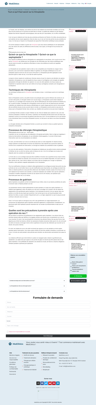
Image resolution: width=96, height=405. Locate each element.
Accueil (9, 9)
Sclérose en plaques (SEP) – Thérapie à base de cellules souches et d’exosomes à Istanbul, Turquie (78, 134)
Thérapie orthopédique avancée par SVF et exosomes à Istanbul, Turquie (77, 172)
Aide (10, 353)
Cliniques (67, 3)
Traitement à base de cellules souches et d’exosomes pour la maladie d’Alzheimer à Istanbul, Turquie (76, 96)
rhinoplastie (35, 44)
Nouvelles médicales (17, 9)
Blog (82, 3)
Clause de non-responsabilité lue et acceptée (19, 331)
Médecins (74, 3)
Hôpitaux (61, 3)
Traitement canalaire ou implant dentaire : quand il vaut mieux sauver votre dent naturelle (77, 208)
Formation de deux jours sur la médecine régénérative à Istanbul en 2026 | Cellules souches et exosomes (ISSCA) (78, 57)
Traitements (49, 3)
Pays (79, 3)
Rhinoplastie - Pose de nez (37, 9)
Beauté (56, 3)
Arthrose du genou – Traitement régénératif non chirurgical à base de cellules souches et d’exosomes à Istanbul (78, 246)
